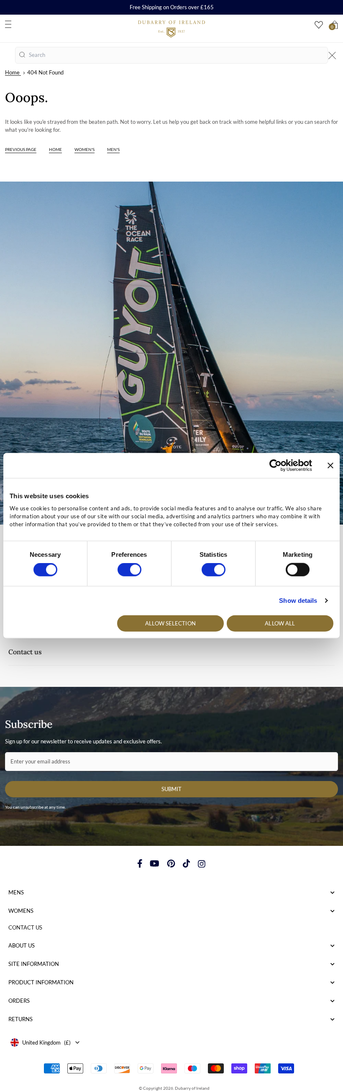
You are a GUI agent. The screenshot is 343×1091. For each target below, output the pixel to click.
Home (12, 72)
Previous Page (20, 149)
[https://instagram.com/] (201, 863)
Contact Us (25, 927)
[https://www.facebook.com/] (140, 863)
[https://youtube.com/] (154, 863)
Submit (171, 789)
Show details (298, 600)
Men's (113, 149)
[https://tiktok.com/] (186, 863)
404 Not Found (45, 72)
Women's (84, 149)
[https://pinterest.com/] (171, 863)
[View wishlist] (319, 25)
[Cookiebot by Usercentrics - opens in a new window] (275, 465)
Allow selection (170, 623)
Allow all (280, 623)
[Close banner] (330, 466)
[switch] (129, 569)
